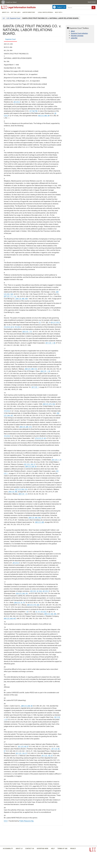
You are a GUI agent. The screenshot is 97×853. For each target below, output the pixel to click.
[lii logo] (23, 7)
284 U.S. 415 (31, 605)
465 (26, 299)
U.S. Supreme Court (13, 18)
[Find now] (93, 7)
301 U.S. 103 (20, 753)
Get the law (15, 12)
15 (27, 611)
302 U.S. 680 (42, 115)
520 (12, 294)
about (73, 31)
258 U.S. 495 (29, 369)
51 (31, 331)
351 (27, 593)
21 (40, 322)
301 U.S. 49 (22, 746)
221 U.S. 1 (55, 460)
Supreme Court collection (79, 33)
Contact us (29, 848)
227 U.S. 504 (19, 489)
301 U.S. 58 (55, 749)
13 (36, 611)
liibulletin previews (77, 35)
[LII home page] (92, 849)
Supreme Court (10, 39)
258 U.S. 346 (48, 614)
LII (3, 18)
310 (30, 427)
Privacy (73, 848)
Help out (58, 12)
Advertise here (42, 848)
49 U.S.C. (46, 591)
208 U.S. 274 (47, 404)
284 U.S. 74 (18, 602)
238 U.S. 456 (20, 299)
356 (55, 614)
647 (14, 618)
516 (35, 369)
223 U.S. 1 (26, 331)
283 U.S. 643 (8, 618)
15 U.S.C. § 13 (9, 327)
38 (54, 343)
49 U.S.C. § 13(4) (36, 591)
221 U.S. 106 (28, 464)
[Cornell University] (3, 2)
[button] (93, 7)
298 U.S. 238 (29, 466)
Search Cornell (92, 2)
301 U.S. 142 (45, 755)
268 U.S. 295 (24, 427)
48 (45, 438)
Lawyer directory (28, 12)
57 (6, 719)
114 (14, 296)
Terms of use (62, 848)
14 (39, 611)
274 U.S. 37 (39, 438)
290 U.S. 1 (22, 494)
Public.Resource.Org (26, 821)
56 (35, 466)
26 (52, 322)
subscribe (74, 38)
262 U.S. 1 (44, 371)
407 (12, 415)
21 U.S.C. (56, 322)
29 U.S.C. (17, 102)
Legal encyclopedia (45, 12)
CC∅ (5, 821)
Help (53, 848)
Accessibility (8, 848)
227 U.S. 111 (8, 296)
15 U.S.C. (17, 327)
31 (60, 460)
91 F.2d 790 (33, 111)
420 (38, 605)
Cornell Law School (11, 2)
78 (24, 602)
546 (39, 517)
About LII (5, 12)
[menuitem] (5, 12)
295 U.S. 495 (33, 517)
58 (48, 115)
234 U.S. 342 (20, 593)
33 (49, 371)
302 (53, 404)
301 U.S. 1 (49, 343)
